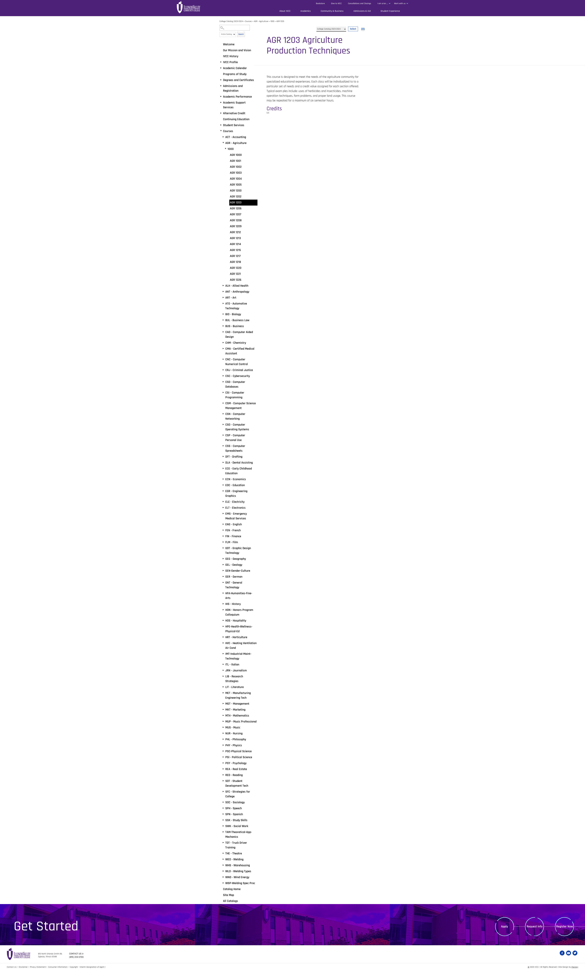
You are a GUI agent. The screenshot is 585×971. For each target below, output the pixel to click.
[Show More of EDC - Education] (223, 485)
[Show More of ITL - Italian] (223, 664)
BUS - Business (234, 326)
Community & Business (332, 11)
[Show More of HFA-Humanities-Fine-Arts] (223, 593)
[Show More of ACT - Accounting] (223, 136)
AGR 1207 (235, 214)
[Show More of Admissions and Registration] (220, 85)
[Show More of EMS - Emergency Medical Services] (223, 513)
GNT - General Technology (233, 585)
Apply (504, 926)
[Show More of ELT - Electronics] (223, 507)
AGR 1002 (236, 167)
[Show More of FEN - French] (223, 530)
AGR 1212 (235, 232)
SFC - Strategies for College (237, 794)
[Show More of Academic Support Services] (220, 102)
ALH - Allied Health (236, 286)
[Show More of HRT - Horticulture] (223, 637)
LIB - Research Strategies (234, 678)
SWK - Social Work (236, 826)
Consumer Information (57, 967)
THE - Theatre (233, 853)
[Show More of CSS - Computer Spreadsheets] (223, 445)
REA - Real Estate (236, 769)
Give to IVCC (336, 3)
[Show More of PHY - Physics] (223, 745)
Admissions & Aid (362, 11)
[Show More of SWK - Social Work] (223, 826)
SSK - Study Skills (236, 820)
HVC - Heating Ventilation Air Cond (241, 645)
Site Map (228, 895)
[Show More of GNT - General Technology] (223, 582)
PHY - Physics (233, 745)
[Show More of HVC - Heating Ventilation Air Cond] (223, 643)
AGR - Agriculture (261, 21)
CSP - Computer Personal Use (235, 437)
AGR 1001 (235, 161)
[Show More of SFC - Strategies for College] (223, 791)
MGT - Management (237, 704)
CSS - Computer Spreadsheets (235, 448)
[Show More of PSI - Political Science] (223, 757)
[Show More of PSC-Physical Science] (223, 751)
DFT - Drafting (233, 457)
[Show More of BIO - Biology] (223, 314)
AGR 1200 (236, 191)
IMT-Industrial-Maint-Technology (238, 656)
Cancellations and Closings (359, 3)
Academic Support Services (234, 105)
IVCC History (230, 56)
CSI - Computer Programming (234, 395)
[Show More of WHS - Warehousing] (223, 865)
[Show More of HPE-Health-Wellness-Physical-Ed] (223, 626)
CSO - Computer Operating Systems (237, 427)
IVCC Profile (230, 62)
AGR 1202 (235, 197)
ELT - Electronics (235, 508)
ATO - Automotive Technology (236, 306)
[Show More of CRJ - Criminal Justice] (223, 369)
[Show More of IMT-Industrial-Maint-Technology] (223, 653)
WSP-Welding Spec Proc (240, 883)
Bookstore (320, 3)
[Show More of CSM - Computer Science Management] (223, 403)
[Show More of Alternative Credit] (220, 113)
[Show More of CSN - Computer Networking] (223, 413)
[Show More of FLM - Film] (223, 542)
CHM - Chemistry (235, 343)
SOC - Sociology (235, 802)
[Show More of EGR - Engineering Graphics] (223, 491)
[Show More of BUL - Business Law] (223, 320)
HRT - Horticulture (236, 637)
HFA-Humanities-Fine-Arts (238, 595)
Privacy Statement (38, 967)
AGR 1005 (236, 185)
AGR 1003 (236, 173)
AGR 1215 (235, 250)
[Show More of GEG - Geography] (223, 558)
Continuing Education (236, 119)
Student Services (233, 125)
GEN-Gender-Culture (237, 571)
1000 (272, 21)
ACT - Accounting (235, 137)
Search (241, 34)
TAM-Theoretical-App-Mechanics (238, 834)
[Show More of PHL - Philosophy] (223, 739)
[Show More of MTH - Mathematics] (223, 715)
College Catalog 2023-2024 (231, 21)
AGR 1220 (235, 268)
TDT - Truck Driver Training (236, 845)
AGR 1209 (235, 226)
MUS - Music (232, 727)
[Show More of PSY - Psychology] (223, 763)
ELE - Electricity (235, 502)
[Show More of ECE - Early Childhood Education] (223, 468)
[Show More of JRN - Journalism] (223, 670)
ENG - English (233, 524)
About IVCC (285, 11)
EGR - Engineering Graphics (236, 493)
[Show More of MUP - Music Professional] (223, 721)
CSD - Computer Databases (235, 384)
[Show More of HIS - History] (223, 603)
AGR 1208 (236, 220)
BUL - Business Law (237, 320)
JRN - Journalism (236, 670)
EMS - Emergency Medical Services (236, 516)
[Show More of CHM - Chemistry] (223, 342)
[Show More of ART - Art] (223, 297)
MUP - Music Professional (241, 722)
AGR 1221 (235, 274)
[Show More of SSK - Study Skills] (223, 820)
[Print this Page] (363, 29)
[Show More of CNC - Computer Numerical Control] (223, 359)
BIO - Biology (233, 314)
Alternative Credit (234, 113)
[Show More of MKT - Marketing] (223, 709)
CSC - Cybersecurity (237, 376)
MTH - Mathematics (237, 716)
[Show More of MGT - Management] (223, 703)
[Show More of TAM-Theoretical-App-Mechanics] (223, 831)
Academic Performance (237, 97)
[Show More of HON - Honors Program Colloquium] (223, 609)
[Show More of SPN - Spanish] (223, 814)
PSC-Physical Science (238, 751)
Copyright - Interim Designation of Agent (87, 967)
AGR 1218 (235, 262)
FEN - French (233, 530)
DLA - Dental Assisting (239, 463)
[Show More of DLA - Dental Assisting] (223, 462)
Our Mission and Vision (237, 50)
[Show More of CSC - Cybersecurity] (223, 375)
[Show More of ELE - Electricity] (223, 501)
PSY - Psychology (235, 763)
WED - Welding (234, 859)
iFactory (574, 967)
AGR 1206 (235, 208)
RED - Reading (234, 775)
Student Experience (390, 11)
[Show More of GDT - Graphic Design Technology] (223, 548)
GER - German (233, 577)
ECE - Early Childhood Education (238, 471)
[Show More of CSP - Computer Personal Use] (223, 435)
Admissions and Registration (233, 88)
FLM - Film (231, 542)
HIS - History (233, 604)
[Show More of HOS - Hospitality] (223, 620)
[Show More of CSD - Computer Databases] (223, 381)
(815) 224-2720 (76, 957)
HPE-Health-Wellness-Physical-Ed (238, 629)
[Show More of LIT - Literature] (223, 686)
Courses (248, 21)
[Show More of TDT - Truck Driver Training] (223, 842)
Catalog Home (232, 889)
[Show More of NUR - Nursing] (223, 733)
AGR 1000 (236, 155)
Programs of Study (234, 74)
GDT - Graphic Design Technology (238, 550)
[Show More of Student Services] (220, 125)
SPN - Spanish (234, 814)
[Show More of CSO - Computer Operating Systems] (223, 424)
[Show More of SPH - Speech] (223, 808)
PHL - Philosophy (235, 739)
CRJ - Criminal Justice (239, 370)
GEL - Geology (233, 565)
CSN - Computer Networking (235, 416)
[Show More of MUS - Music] (223, 727)
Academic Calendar (235, 68)
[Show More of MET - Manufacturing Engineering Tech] (223, 692)
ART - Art (230, 298)
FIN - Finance (233, 536)
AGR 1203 (235, 202)
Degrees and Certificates (238, 80)
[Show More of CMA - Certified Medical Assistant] (223, 348)
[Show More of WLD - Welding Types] (223, 871)
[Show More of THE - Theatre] (223, 853)
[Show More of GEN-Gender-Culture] (223, 570)
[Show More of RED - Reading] (223, 774)
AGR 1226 (235, 280)
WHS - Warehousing (237, 865)
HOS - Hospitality (235, 621)
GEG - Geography (235, 559)
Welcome (228, 44)
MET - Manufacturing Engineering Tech (238, 695)
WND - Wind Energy (237, 877)
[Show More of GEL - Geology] (223, 564)
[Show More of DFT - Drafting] (223, 456)
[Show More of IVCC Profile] (220, 62)
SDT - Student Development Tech (236, 783)
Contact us (75, 953)
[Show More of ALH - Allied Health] (223, 285)
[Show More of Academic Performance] (220, 96)
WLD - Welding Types (238, 871)
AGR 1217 (235, 256)
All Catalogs (230, 901)
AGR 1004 (236, 179)
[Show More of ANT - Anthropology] (223, 291)
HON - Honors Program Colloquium (239, 612)
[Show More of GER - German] (223, 576)
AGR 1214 (235, 244)
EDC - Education (235, 485)
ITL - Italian (232, 664)
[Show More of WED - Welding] (223, 859)
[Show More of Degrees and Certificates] (220, 79)
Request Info (534, 926)
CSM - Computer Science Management (240, 405)
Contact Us (11, 967)
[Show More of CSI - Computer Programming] (223, 392)
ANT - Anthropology (237, 292)
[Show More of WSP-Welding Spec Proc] (223, 883)
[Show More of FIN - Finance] (223, 536)
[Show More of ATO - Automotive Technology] (223, 303)
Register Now (564, 926)
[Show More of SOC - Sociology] (223, 802)
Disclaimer (23, 967)
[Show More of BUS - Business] (223, 326)
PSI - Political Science (238, 757)
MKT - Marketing (235, 710)
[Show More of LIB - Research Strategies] (223, 676)
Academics (305, 11)
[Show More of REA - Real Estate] (223, 768)
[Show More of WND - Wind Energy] (223, 877)
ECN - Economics (235, 479)
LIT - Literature (234, 687)
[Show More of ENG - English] (223, 524)
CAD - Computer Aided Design (239, 334)
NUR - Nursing (234, 733)
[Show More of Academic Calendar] (220, 68)
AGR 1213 (235, 238)
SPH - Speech (233, 808)
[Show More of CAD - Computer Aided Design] (223, 331)
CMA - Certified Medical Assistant (239, 351)
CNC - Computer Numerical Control (236, 361)
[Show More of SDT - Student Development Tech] (223, 780)
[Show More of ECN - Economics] (223, 479)
